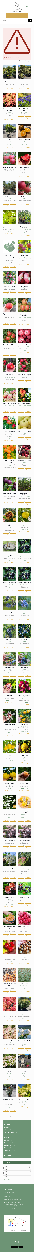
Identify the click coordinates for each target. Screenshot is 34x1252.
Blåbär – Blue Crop (24, 612)
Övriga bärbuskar (24, 556)
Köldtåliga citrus (24, 726)
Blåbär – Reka (24, 667)
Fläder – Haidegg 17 (9, 868)
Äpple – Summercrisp (10, 431)
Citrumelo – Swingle (9, 783)
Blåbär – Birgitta (9, 612)
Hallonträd (9, 956)
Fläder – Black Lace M (10, 840)
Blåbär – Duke (9, 639)
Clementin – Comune (24, 783)
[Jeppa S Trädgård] (17, 7)
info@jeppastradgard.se (10, 1209)
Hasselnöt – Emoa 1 (24, 956)
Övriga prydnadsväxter (24, 496)
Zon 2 (6, 1168)
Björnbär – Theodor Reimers (24, 582)
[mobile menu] (31, 3)
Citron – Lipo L (24, 755)
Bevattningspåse (9, 555)
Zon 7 (6, 1176)
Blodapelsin (9, 695)
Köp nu (13, 88)
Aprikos (9, 465)
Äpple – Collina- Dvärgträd (9, 196)
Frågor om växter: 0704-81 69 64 (13, 1202)
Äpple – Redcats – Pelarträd (9, 314)
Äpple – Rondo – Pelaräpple (9, 345)
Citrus (9, 141)
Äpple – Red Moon (24, 286)
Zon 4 (6, 1171)
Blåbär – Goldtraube (9, 667)
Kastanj (9, 527)
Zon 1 (6, 1166)
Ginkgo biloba (24, 868)
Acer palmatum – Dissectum (24, 81)
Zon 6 (6, 1174)
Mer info (6, 88)
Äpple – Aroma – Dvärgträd (9, 167)
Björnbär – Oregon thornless (9, 582)
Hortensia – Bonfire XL (24, 1013)
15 (10, 1116)
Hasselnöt (9, 987)
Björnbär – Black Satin (24, 555)
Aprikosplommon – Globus (9, 493)
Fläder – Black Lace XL (24, 840)
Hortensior (9, 1014)
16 (11, 1116)
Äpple (14, 169)
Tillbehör (10, 556)
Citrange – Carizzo (24, 724)
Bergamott (24, 524)
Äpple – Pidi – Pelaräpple (9, 286)
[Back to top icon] (30, 1248)
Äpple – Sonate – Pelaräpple (9, 403)
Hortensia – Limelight (24, 1099)
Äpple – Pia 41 (24, 255)
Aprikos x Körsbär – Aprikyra (24, 460)
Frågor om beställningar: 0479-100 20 (14, 1204)
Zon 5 (6, 1173)
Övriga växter (24, 112)
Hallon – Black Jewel (24, 897)
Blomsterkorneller (9, 812)
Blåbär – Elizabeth (24, 639)
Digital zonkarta (6, 1179)
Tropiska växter (24, 814)
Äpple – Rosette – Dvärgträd (24, 345)
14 (8, 1116)
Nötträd (24, 957)
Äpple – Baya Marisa (24, 167)
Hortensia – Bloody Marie (10, 1013)
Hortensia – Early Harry (9, 1040)
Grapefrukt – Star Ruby (9, 897)
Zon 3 (6, 1169)
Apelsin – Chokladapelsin (24, 139)
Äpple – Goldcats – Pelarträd (9, 226)
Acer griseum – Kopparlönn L (9, 81)
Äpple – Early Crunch (24, 196)
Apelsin (9, 139)
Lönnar (9, 82)
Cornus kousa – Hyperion (10, 811)
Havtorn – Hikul (24, 983)
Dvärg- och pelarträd (8, 169)
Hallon (24, 899)
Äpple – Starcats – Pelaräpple (24, 403)
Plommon (9, 495)
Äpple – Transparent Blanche (24, 431)
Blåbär (9, 613)
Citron (9, 755)
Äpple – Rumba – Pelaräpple (24, 374)
